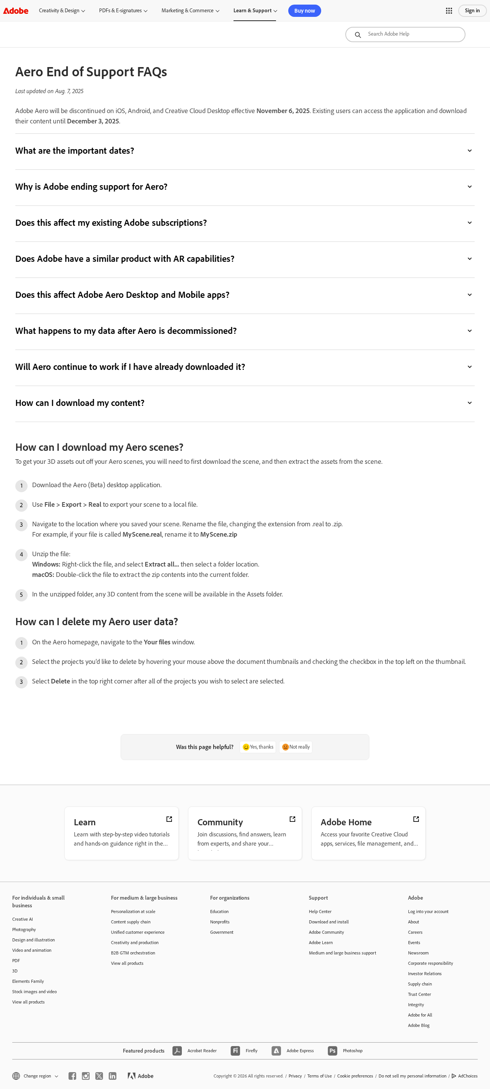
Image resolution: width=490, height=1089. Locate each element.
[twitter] (99, 1076)
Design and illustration (33, 940)
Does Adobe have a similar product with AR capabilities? (124, 258)
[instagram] (86, 1076)
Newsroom (418, 953)
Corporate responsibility (430, 963)
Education (219, 911)
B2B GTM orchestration (133, 953)
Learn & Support (252, 10)
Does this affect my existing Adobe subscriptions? (111, 222)
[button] (449, 11)
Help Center (320, 911)
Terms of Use (319, 1076)
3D (15, 971)
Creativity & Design (59, 10)
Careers (415, 932)
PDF (16, 960)
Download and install (329, 922)
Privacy (295, 1076)
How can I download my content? (79, 402)
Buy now (304, 10)
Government (222, 932)
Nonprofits (220, 922)
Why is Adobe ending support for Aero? (91, 186)
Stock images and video (34, 991)
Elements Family (28, 981)
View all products (28, 1002)
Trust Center (419, 994)
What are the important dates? (74, 150)
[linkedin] (112, 1076)
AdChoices (468, 1076)
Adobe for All (420, 1015)
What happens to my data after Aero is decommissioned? (126, 330)
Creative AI (22, 919)
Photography (24, 929)
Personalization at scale (133, 911)
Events (414, 942)
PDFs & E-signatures (120, 10)
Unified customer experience (138, 932)
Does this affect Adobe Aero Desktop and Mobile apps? (122, 294)
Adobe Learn (321, 942)
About (413, 922)
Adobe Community (326, 932)
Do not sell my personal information (412, 1076)
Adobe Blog (419, 1025)
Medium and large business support (342, 953)
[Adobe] (15, 10)
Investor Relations (425, 973)
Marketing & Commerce (188, 10)
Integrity (416, 1004)
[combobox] (405, 34)
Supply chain (420, 984)
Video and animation (31, 950)
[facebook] (72, 1076)
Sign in (472, 10)
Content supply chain (130, 922)
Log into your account (428, 911)
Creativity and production (134, 942)
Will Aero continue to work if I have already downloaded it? (130, 366)
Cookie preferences (355, 1076)
